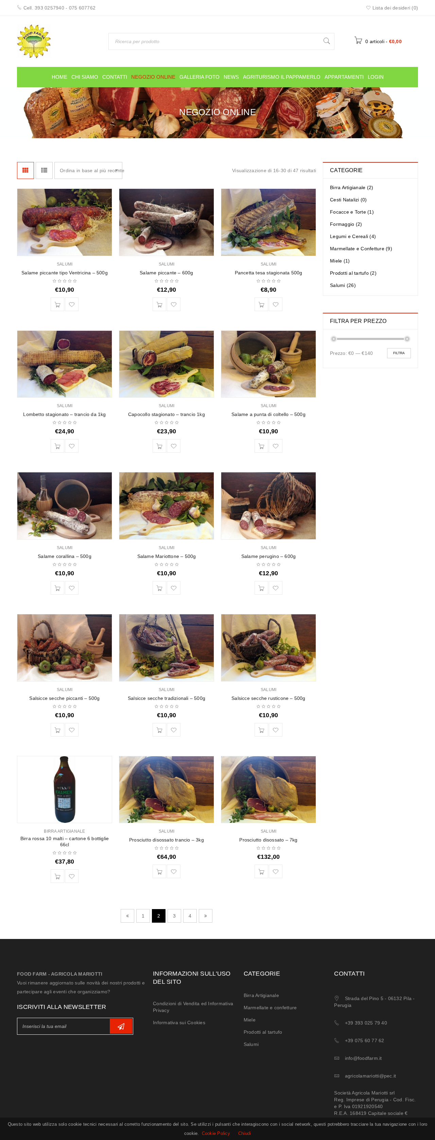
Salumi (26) (343, 285)
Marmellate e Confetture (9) (361, 248)
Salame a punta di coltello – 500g (268, 414)
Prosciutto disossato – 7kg (268, 840)
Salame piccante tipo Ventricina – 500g (64, 272)
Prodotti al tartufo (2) (353, 273)
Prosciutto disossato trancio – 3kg (166, 840)
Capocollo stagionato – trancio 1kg (166, 414)
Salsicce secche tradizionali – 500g (166, 698)
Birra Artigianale (64, 831)
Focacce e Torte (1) (352, 212)
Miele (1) (340, 261)
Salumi (65, 264)
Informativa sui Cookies (179, 1022)
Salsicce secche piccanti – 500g (64, 698)
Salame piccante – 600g (166, 272)
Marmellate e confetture (270, 1007)
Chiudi (244, 1133)
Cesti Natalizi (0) (348, 199)
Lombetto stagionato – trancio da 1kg (64, 414)
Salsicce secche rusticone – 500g (268, 698)
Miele (250, 1020)
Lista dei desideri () (394, 8)
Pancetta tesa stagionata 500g (268, 272)
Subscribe (121, 1026)
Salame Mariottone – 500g (166, 556)
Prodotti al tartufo (263, 1032)
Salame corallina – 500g (64, 556)
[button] (57, 304)
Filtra (399, 353)
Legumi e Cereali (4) (353, 236)
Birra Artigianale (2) (351, 187)
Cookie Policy (216, 1133)
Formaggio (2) (346, 224)
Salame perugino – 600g (268, 556)
